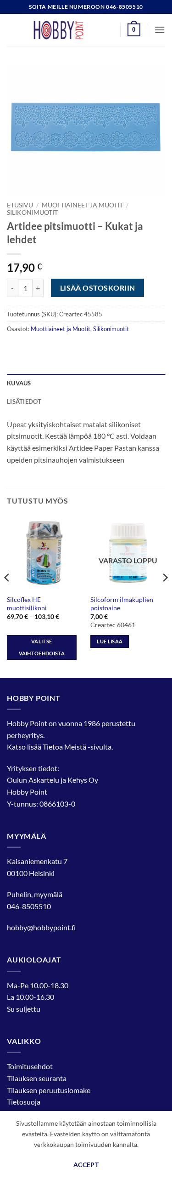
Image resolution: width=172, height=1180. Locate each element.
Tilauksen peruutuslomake (48, 1090)
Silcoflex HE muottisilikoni (27, 604)
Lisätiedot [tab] (24, 401)
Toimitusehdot (30, 1066)
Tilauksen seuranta (37, 1078)
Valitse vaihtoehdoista (42, 647)
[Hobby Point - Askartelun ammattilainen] (67, 30)
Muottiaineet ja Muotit (82, 205)
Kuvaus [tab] (19, 383)
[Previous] (7, 596)
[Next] (164, 596)
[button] (134, 30)
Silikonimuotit (32, 212)
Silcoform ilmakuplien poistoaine (121, 604)
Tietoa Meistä (64, 746)
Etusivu (20, 205)
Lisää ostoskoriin (97, 288)
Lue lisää (109, 641)
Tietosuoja (23, 1101)
